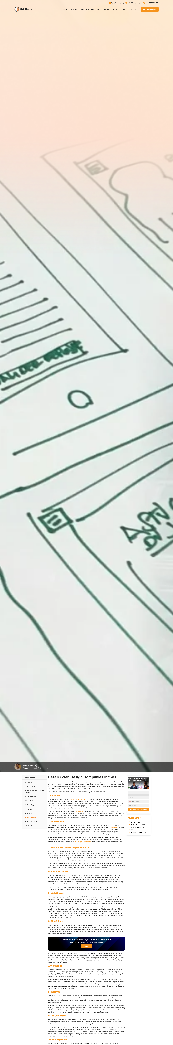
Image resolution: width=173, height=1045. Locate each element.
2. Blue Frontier (30, 786)
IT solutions (113, 827)
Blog (123, 9)
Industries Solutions (110, 9)
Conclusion (28, 825)
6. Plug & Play (29, 805)
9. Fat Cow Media (30, 817)
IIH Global (79, 811)
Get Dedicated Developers (90, 9)
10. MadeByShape (31, 821)
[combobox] (130, 801)
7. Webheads (29, 809)
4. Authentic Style (30, 797)
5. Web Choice (29, 801)
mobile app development (82, 842)
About (65, 9)
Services (74, 9)
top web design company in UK (79, 799)
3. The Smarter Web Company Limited (34, 791)
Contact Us (133, 9)
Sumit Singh (28, 765)
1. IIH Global (28, 782)
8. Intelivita (28, 813)
